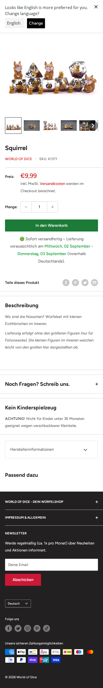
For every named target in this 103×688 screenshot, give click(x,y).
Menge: (11, 207)
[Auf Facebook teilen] (66, 282)
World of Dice (18, 159)
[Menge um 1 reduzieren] (26, 207)
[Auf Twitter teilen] (85, 282)
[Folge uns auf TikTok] (46, 628)
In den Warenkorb (52, 225)
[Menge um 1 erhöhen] (52, 207)
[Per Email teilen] (94, 282)
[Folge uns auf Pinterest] (37, 628)
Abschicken (23, 579)
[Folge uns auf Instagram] (27, 628)
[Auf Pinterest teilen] (75, 282)
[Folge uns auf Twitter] (18, 628)
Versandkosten (52, 183)
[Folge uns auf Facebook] (8, 628)
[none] (13, 125)
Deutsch (14, 603)
